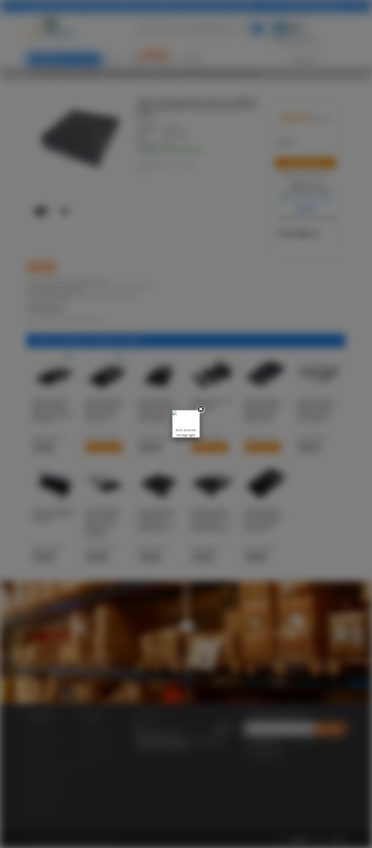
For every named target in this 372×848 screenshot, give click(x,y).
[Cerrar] (201, 409)
